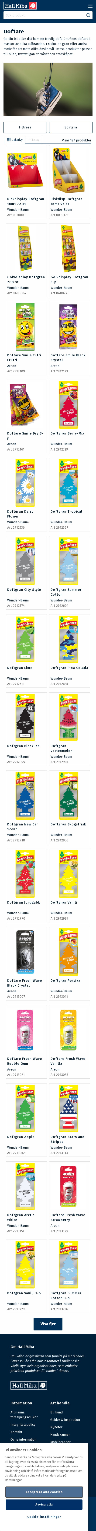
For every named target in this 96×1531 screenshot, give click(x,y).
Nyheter (56, 1427)
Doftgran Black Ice (23, 746)
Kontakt (16, 1432)
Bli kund (56, 1412)
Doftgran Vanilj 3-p (24, 1293)
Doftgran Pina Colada (69, 668)
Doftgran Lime (19, 668)
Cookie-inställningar (44, 1516)
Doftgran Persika (65, 981)
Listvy (35, 139)
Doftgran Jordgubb (24, 903)
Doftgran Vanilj (64, 903)
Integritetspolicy (22, 1425)
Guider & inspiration (65, 1420)
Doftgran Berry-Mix (67, 433)
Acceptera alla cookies (44, 1492)
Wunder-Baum (18, 210)
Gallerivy (17, 139)
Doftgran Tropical (66, 512)
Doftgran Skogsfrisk (68, 824)
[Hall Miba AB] (20, 8)
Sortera (71, 127)
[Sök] (88, 15)
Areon (11, 366)
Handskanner (60, 1435)
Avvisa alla (44, 1504)
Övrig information (23, 1440)
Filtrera (25, 127)
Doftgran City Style (24, 590)
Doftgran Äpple (20, 1137)
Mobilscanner (60, 1442)
